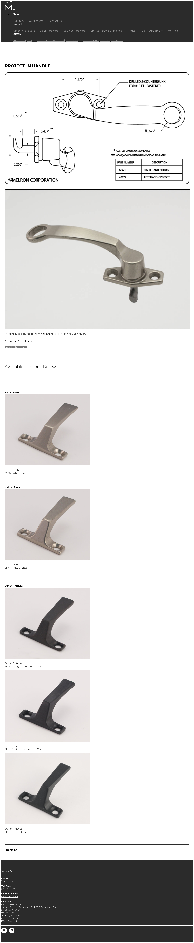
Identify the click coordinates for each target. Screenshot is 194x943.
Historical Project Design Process (103, 40)
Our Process (36, 21)
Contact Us (55, 21)
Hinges (131, 30)
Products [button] (18, 24)
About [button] (16, 14)
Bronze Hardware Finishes (106, 30)
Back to (11, 850)
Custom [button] (17, 34)
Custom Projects (22, 40)
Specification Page (16, 347)
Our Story (18, 21)
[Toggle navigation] (14, 9)
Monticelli (174, 30)
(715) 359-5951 (12, 918)
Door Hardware (49, 30)
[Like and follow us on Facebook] (4, 930)
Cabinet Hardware (74, 30)
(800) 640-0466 (9, 888)
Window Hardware (24, 30)
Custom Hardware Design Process (57, 40)
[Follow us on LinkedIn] (11, 930)
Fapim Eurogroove (151, 30)
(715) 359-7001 (7, 881)
